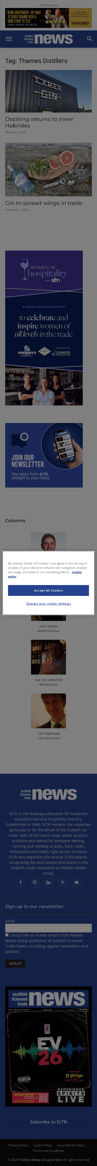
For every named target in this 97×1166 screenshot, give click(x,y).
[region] (48, 583)
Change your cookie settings (48, 603)
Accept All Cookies (48, 590)
